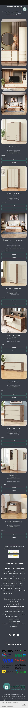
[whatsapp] (14, 635)
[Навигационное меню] (26, 2)
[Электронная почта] (17, 635)
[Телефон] (10, 635)
